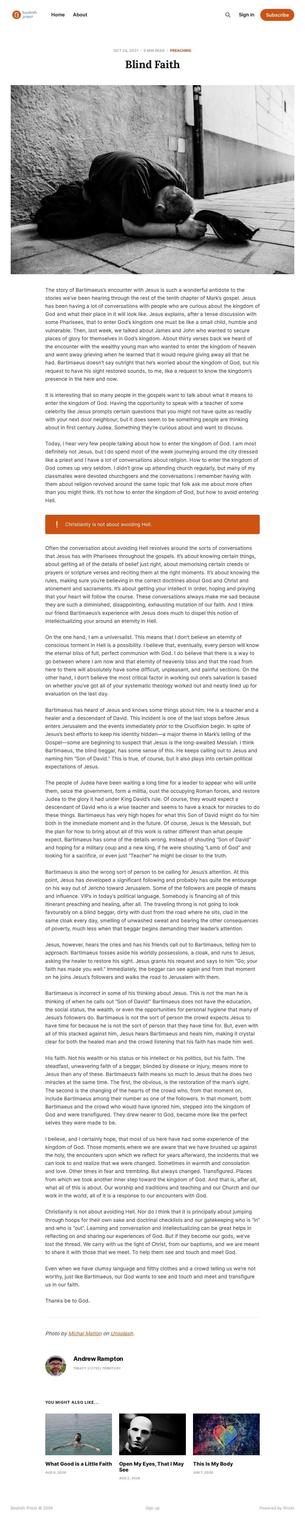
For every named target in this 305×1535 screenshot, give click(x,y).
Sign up (153, 1508)
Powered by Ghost (276, 1508)
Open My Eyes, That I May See (151, 1467)
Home (58, 15)
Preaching (181, 50)
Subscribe (277, 15)
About (80, 15)
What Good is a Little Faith (78, 1464)
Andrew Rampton (98, 1358)
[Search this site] (227, 14)
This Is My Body (213, 1464)
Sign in (246, 15)
